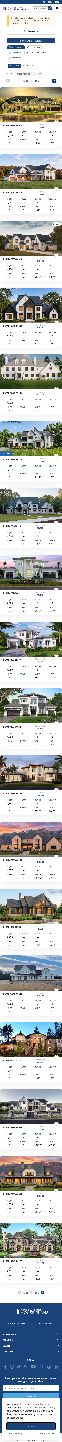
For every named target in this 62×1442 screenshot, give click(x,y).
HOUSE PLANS (10, 1334)
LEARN (6, 1345)
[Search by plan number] (50, 8)
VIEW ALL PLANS (16, 1323)
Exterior (14, 65)
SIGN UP (31, 1396)
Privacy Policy (46, 1433)
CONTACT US (45, 1323)
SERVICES (8, 1340)
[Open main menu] (57, 8)
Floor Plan (28, 65)
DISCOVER (8, 1351)
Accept (31, 1426)
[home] (15, 8)
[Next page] (54, 81)
